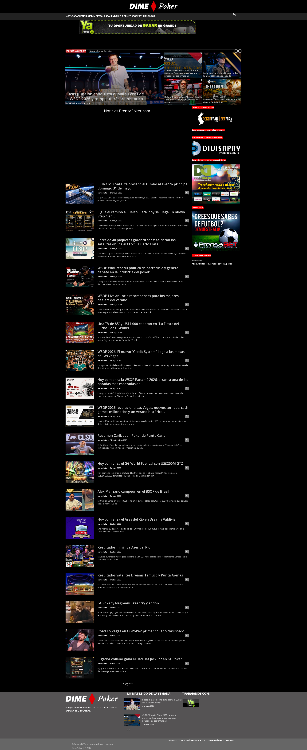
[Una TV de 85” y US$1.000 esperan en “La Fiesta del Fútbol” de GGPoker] (80, 332)
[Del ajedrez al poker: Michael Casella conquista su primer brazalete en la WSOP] (183, 92)
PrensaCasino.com (226, 740)
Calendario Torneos (120, 16)
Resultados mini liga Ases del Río (124, 547)
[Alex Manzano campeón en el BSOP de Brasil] (80, 500)
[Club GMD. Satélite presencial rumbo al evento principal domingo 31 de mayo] (80, 193)
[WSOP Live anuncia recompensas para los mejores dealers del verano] (80, 304)
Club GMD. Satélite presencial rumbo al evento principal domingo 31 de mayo (143, 186)
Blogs (151, 16)
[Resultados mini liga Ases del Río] (80, 556)
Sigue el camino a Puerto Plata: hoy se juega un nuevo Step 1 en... (141, 214)
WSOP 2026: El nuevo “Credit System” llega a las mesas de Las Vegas (141, 353)
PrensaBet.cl (212, 740)
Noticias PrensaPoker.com (127, 110)
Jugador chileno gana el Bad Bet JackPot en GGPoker (140, 659)
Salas (103, 16)
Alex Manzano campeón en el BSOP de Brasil (133, 491)
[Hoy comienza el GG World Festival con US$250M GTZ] (80, 472)
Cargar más (127, 683)
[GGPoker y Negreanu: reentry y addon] (80, 612)
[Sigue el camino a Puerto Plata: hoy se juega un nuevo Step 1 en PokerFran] (80, 220)
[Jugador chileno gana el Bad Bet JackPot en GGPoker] (80, 667)
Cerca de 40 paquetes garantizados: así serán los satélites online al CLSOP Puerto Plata (137, 242)
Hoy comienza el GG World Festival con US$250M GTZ (140, 463)
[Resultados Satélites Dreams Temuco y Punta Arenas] (80, 584)
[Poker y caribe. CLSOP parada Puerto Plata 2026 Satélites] (222, 92)
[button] (236, 16)
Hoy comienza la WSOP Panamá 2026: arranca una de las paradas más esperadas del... (143, 381)
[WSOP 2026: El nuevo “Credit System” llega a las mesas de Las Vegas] (80, 360)
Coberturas (140, 16)
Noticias (71, 16)
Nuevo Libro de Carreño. (101, 51)
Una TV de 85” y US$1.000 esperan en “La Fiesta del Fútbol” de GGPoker (138, 326)
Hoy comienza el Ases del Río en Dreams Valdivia (137, 519)
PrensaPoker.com (198, 740)
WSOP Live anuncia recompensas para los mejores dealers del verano (138, 298)
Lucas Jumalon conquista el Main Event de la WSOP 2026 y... (161, 701)
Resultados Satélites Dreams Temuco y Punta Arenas (140, 575)
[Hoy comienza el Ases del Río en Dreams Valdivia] (80, 528)
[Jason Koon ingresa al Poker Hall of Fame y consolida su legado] (222, 65)
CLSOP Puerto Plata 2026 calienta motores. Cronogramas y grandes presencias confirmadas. (159, 718)
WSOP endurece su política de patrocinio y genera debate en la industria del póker (138, 270)
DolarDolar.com (174, 740)
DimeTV (95, 16)
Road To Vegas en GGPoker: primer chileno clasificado (141, 631)
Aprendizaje (83, 16)
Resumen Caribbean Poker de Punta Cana (131, 435)
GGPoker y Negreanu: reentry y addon (128, 603)
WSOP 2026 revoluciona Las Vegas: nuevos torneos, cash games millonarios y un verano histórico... (143, 409)
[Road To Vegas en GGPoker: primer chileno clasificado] (80, 640)
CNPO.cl (186, 740)
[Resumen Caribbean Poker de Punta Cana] (80, 444)
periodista (70, 103)
